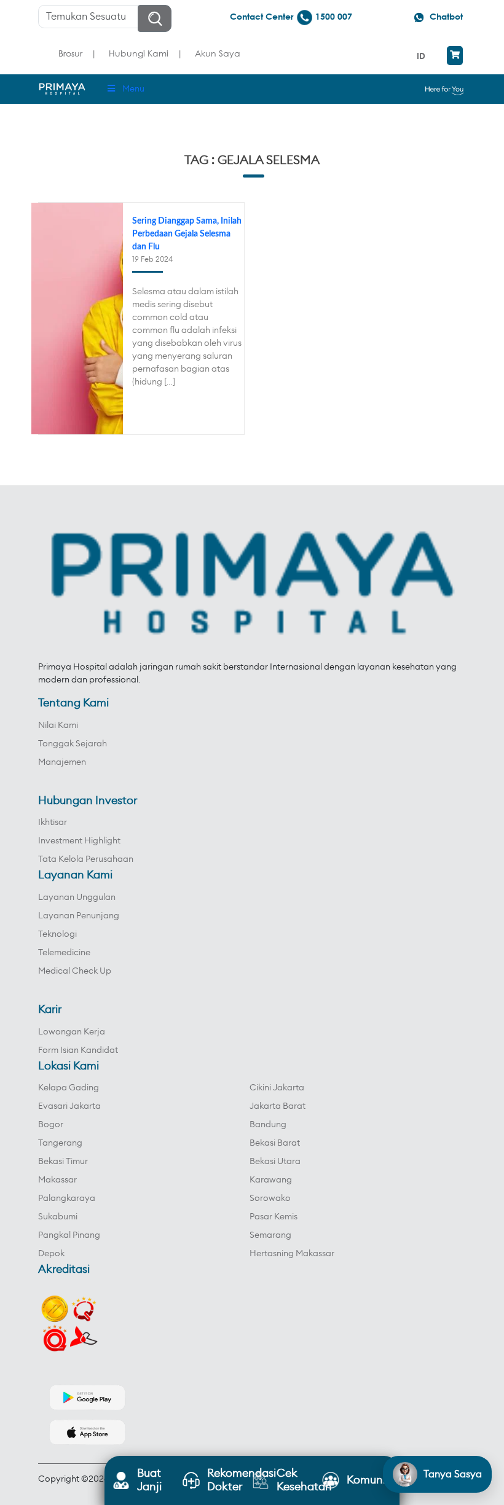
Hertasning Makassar (292, 1253)
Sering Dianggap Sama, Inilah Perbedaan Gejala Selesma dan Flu (187, 234)
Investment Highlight (79, 841)
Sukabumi (57, 1217)
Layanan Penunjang (78, 916)
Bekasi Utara (275, 1161)
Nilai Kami (58, 725)
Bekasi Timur (63, 1161)
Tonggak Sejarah (72, 744)
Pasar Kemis (273, 1217)
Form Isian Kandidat (78, 1050)
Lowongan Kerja (71, 1032)
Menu (133, 89)
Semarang (270, 1235)
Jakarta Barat (277, 1106)
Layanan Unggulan (77, 897)
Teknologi (57, 934)
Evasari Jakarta (69, 1106)
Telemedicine (64, 952)
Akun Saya (217, 53)
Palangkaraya (66, 1198)
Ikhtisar (52, 822)
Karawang (271, 1180)
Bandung (268, 1124)
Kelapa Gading (68, 1088)
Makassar (57, 1180)
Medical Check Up (74, 971)
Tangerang (60, 1143)
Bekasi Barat (275, 1143)
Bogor (50, 1124)
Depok (51, 1253)
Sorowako (270, 1198)
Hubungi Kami (138, 53)
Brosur (70, 53)
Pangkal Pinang (69, 1235)
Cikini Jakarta (277, 1088)
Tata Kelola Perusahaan (85, 859)
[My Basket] (455, 55)
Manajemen (62, 762)
